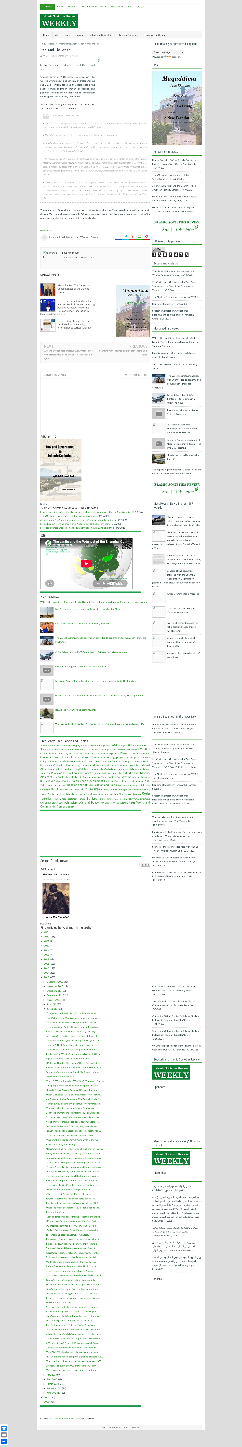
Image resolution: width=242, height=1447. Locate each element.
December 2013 (55, 981)
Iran (77, 237)
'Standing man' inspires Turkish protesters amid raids (73, 1216)
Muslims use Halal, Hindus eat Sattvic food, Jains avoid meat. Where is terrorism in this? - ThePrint (177, 836)
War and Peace (89, 237)
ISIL (81, 769)
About (126, 1427)
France (70, 761)
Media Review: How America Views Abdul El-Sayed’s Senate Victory (75, 523)
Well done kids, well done (59, 1302)
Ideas (95, 765)
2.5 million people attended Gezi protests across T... (72, 1135)
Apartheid (138, 745)
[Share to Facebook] (118, 236)
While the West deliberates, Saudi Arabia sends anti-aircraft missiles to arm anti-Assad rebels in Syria (68, 354)
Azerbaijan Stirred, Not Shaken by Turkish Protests (72, 1036)
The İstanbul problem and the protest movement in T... (74, 1361)
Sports (127, 794)
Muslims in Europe (81, 777)
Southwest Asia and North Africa (104, 794)
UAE (136, 798)
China (113, 749)
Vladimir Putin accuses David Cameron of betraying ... (73, 1230)
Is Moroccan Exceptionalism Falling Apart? (67, 1234)
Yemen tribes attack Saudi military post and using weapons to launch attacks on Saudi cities (183, 521)
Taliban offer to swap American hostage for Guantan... (73, 1162)
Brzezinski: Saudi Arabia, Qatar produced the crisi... (72, 1026)
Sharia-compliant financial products (66, 794)
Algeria (124, 745)
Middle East (131, 773)
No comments (73, 56)
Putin (147, 781)
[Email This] (139, 236)
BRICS (82, 749)
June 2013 (52, 1008)
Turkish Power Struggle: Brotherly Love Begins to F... (73, 1040)
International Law (59, 769)
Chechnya (104, 749)
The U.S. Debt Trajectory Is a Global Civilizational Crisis (68, 515)
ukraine (146, 798)
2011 (47, 1401)
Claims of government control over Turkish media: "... (73, 1347)
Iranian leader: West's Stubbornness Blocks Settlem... (73, 1054)
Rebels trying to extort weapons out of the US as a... (73, 1298)
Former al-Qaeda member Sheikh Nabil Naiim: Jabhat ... (73, 1072)
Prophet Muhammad (133, 781)
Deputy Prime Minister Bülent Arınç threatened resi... (73, 1166)
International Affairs (61, 237)
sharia (43, 794)
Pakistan (58, 781)
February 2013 (54, 1388)
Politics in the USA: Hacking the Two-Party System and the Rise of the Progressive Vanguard (174, 286)
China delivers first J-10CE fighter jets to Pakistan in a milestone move (91, 652)
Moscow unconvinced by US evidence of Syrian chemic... (74, 1275)
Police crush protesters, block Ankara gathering (70, 1031)
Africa (116, 745)
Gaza (97, 761)
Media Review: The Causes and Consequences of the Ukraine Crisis (74, 288)
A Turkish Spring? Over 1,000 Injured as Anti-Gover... (73, 1343)
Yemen (61, 806)
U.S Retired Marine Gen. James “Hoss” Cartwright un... (74, 1063)
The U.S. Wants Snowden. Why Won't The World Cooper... (76, 1081)
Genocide (106, 761)
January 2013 (54, 1392)
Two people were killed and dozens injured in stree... (72, 1085)
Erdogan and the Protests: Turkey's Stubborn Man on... (74, 1153)
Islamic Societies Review (94, 7)
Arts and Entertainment (61, 749)
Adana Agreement (90, 745)
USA (61, 803)
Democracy (89, 753)
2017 (47, 959)
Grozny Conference (132, 761)
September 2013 (56, 995)
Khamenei (56, 773)
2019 (47, 950)
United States (51, 803)
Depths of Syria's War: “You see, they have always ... (72, 1126)
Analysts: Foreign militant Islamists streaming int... (72, 1311)
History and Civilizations (53, 765)
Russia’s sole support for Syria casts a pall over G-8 (72, 1203)
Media (121, 773)
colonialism (133, 749)
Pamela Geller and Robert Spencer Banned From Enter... (74, 1067)
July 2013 (52, 1004)
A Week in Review (50, 745)
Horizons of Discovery (163, 303)
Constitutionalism (48, 753)
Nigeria (132, 777)
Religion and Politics (106, 784)
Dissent (124, 753)
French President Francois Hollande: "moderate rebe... (73, 1130)
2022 (47, 936)
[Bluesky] (4, 1428)
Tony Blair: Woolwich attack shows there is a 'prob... (72, 1352)
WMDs (116, 803)
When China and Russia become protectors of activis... (74, 1094)
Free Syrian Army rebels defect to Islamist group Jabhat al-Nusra (88, 609)
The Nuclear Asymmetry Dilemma (169, 297)
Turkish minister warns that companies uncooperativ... (73, 1049)
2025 (47, 932)
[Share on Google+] (132, 236)
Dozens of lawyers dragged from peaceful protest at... (73, 1293)
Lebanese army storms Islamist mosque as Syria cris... (73, 1112)
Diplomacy (114, 753)
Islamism (146, 769)
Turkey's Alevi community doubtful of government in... (73, 1103)
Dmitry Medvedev (140, 753)
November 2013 (55, 986)
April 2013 (52, 1379)
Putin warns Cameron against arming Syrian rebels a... (73, 1239)
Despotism (102, 753)
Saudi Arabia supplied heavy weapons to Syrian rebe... (73, 1157)
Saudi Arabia (90, 789)
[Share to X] (125, 236)
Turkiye (101, 799)
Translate (177, 56)
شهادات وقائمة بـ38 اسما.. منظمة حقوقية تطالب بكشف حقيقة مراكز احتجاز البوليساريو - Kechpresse (175, 1231)
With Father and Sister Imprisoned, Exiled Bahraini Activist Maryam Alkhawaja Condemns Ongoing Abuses (94, 602)
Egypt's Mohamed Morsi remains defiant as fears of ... (73, 1017)
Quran (49, 785)
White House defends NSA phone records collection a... (74, 1334)
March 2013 (53, 1383)
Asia (76, 749)
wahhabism (71, 802)
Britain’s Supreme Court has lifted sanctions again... (72, 1175)
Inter (130, 765)
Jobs (130, 7)
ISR (104, 1427)
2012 (47, 1397)
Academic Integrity (70, 745)
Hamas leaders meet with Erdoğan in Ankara (68, 1189)
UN (42, 802)
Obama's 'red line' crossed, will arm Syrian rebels (70, 1279)
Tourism (57, 798)
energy (132, 757)
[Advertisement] (142, 20)
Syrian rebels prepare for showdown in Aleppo (69, 1270)
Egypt (115, 757)
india (114, 765)
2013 (47, 977)
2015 (47, 968)
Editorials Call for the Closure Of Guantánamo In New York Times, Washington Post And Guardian (184, 559)
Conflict (145, 749)
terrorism (46, 798)
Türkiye (110, 798)
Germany (116, 761)
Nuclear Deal (46, 781)
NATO (124, 777)
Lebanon (98, 773)
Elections (124, 757)
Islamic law (135, 769)
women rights (127, 802)
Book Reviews (117, 7)
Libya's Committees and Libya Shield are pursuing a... (72, 1288)
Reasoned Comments (67, 7)
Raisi (64, 785)
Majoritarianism (109, 773)
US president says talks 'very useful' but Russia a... (71, 1225)
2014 (47, 972)
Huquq (88, 765)
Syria (146, 793)
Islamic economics (120, 769)
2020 (47, 945)
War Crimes (105, 803)
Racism (57, 785)
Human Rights (75, 765)
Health (146, 761)
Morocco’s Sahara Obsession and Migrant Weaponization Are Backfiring (77, 527)
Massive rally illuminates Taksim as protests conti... (72, 1307)
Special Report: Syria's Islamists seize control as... (71, 1198)
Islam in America (91, 769)
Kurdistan (67, 773)
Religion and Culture (80, 784)
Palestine (66, 781)
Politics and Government (87, 781)
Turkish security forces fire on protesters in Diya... (71, 1022)
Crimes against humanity (70, 753)
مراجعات (140, 7)
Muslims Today (99, 777)
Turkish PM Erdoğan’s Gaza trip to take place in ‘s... (72, 1045)
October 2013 (54, 990)
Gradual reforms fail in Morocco (183, 593)
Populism (108, 781)
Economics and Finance (55, 757)
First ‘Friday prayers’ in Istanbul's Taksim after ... (70, 1320)
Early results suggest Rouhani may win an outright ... (72, 1257)
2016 (47, 963)
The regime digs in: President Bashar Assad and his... (73, 1185)
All (56, 35)
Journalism (45, 773)
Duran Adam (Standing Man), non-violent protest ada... (74, 1171)
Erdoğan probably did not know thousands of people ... (74, 1316)
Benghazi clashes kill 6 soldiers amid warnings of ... (71, 1248)
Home (46, 35)
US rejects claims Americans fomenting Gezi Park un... (73, 1221)
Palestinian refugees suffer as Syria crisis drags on (81, 666)
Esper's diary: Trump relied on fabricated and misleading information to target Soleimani (74, 324)
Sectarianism (134, 789)
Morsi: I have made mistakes (60, 1076)
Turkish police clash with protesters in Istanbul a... (71, 1370)
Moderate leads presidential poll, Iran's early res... (71, 1261)
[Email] (4, 1435)
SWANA (137, 794)
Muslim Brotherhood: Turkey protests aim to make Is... (74, 1329)
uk (141, 799)
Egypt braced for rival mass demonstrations (68, 1058)
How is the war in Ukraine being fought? (75, 709)
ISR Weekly (47, 7)
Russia (55, 789)
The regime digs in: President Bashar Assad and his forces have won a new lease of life (99, 724)
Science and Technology (114, 789)
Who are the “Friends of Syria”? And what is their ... (72, 1139)
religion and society (129, 785)
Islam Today (105, 769)
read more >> (47, 229)
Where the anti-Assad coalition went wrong (68, 1194)
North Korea (143, 777)
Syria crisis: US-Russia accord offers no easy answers (82, 623)
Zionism (70, 806)
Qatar (43, 785)
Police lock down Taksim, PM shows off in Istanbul (71, 1243)
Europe (53, 761)
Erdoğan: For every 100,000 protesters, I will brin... (71, 1365)
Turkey (91, 798)
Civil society (122, 749)
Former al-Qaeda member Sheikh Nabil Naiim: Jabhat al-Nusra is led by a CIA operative (99, 695)
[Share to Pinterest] (146, 236)
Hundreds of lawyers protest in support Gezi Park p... (73, 1284)
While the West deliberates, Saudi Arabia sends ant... (73, 1207)
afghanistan (106, 745)
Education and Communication (90, 757)
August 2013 (54, 999)
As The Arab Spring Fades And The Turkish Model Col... (74, 1099)
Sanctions (74, 789)
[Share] (4, 1441)
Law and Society (82, 773)
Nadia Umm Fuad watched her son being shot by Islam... (74, 1148)
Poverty (117, 781)
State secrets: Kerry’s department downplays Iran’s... (73, 1117)
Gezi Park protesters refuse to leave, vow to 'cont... (72, 1252)
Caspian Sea (92, 749)
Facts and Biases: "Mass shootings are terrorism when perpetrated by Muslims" (95, 681)
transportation (69, 798)
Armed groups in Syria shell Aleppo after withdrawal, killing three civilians (183, 642)
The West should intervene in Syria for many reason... (73, 1108)
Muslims (66, 777)
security (146, 789)
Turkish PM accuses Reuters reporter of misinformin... (73, 1338)
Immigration (105, 765)
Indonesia (122, 765)
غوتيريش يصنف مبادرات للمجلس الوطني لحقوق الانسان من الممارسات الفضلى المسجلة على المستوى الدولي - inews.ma (175, 1246)
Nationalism (114, 777)
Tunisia (81, 798)
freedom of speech (84, 761)
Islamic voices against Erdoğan (61, 1144)
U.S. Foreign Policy (124, 798)
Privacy (135, 1427)
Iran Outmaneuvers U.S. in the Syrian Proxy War (70, 1325)
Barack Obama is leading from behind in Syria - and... (72, 1266)
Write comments (135, 375)
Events (62, 761)
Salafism (64, 789)
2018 (47, 954)
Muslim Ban (55, 777)
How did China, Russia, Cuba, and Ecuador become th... (74, 1090)
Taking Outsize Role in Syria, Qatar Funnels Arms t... (72, 1013)
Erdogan (44, 761)
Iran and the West (55, 1212)
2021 (47, 941)
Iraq (76, 769)
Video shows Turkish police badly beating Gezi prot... (73, 1121)
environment (143, 757)
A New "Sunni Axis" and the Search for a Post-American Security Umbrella (78, 519)
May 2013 (52, 1374)
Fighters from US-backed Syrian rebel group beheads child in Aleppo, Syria (183, 626)
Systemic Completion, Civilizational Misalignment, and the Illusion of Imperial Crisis (173, 314)
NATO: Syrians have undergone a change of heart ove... (74, 1356)
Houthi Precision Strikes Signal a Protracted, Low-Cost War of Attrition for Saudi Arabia (85, 512)
